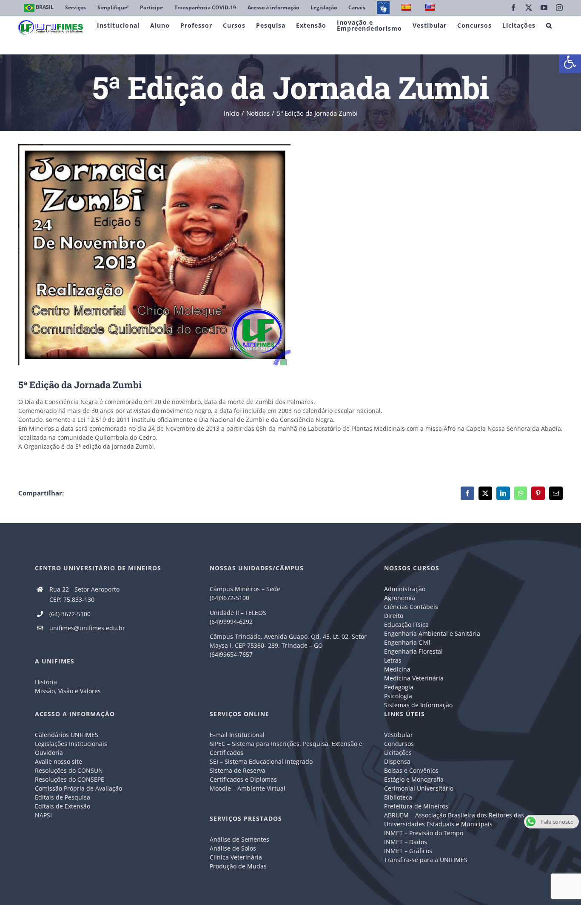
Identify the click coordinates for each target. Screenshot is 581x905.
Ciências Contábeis (411, 607)
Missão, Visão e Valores (68, 691)
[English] (431, 8)
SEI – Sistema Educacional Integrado (261, 761)
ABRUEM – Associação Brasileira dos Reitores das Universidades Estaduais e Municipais (454, 819)
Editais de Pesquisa (62, 797)
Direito (393, 616)
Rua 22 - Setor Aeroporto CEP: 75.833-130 (84, 594)
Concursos (399, 744)
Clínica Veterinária (236, 857)
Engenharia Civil (407, 642)
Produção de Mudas (238, 866)
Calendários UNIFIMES (66, 735)
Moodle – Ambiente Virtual (247, 788)
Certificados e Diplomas (243, 779)
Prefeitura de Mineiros (416, 806)
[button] (570, 62)
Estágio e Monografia (414, 779)
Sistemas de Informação (418, 705)
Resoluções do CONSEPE (69, 779)
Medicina (397, 669)
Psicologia (398, 696)
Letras (393, 660)
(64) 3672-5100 (70, 614)
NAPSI (44, 815)
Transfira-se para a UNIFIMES (425, 860)
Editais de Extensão (62, 806)
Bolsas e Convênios (411, 770)
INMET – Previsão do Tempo (423, 833)
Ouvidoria (49, 752)
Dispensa (397, 761)
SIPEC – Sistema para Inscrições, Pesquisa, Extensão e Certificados (286, 748)
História (46, 682)
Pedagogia (398, 687)
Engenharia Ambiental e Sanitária (432, 633)
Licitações (398, 752)
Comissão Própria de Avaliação (78, 788)
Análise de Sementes (239, 839)
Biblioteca (398, 797)
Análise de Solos (233, 848)
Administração (404, 589)
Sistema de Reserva (237, 770)
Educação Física (406, 624)
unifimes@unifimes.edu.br (87, 628)
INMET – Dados (405, 842)
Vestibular (398, 735)
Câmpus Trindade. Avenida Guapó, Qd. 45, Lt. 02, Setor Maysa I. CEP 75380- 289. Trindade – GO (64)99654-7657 (288, 645)
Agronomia (399, 598)
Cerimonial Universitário (418, 788)
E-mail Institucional (237, 735)
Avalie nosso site (58, 761)
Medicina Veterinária (414, 678)
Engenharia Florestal (413, 651)
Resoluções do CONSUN (69, 770)
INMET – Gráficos (408, 851)
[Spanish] (407, 8)
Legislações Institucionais (71, 744)
